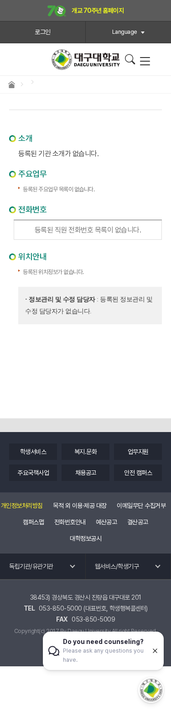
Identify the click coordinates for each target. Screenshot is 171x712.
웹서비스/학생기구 (117, 566)
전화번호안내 (70, 522)
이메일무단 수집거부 (141, 505)
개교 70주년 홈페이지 (97, 10)
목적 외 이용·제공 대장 (80, 505)
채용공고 (85, 472)
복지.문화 (85, 451)
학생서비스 (33, 451)
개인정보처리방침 (22, 505)
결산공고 (137, 522)
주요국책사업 (33, 472)
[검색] (129, 59)
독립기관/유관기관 (31, 566)
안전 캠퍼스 (138, 472)
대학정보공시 (85, 538)
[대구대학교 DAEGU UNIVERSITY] (86, 59)
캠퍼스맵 (33, 522)
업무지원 (138, 451)
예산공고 (106, 522)
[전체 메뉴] (145, 61)
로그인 (43, 32)
